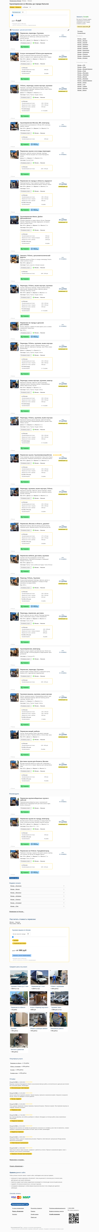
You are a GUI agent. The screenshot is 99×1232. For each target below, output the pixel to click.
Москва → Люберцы (82, 46)
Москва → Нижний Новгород (84, 80)
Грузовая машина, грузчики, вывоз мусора (36, 694)
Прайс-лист (34, 1217)
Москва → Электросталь (83, 56)
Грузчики (12, 1069)
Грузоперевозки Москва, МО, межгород (34, 123)
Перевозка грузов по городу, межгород (34, 818)
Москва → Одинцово (82, 48)
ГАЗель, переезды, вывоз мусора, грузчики (36, 85)
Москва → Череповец (82, 74)
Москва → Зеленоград (83, 52)
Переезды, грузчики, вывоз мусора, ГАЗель (36, 488)
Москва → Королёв (82, 42)
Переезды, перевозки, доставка (32, 613)
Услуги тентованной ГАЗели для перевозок (36, 53)
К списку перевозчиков (18, 1208)
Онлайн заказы (34, 1214)
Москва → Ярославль (82, 73)
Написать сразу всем (82, 26)
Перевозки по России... (16, 911)
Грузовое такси (14, 1073)
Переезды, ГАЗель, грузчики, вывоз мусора (36, 343)
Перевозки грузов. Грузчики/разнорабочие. (36, 455)
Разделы (33, 1211)
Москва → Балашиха (82, 44)
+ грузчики (15, 940)
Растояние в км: (16, 12)
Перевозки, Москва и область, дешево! (34, 523)
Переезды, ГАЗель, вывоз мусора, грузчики (36, 285)
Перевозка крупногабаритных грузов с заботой (34, 799)
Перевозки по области (15, 1063)
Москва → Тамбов (82, 86)
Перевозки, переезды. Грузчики (32, 669)
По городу (80, 31)
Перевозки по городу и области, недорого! (36, 181)
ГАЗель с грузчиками (15, 1066)
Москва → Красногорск (83, 50)
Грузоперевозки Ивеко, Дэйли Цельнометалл (31, 217)
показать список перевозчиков (21, 955)
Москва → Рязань (81, 82)
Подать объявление (16, 1166)
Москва (13, 49)
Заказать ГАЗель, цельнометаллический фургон (35, 256)
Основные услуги (25, 43)
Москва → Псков (81, 71)
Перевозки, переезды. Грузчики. (32, 33)
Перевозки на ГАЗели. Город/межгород (34, 851)
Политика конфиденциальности (57, 1208)
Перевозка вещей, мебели (30, 731)
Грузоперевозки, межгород (30, 649)
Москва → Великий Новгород (84, 69)
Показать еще (13, 878)
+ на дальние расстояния (19, 943)
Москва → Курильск (15, 899)
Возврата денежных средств (56, 1211)
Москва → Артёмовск (15, 896)
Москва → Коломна (82, 58)
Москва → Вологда (82, 76)
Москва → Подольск (82, 54)
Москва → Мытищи (82, 40)
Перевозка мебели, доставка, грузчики (34, 555)
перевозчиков (32, 960)
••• (30, 7)
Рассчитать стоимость (36, 1208)
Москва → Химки (81, 38)
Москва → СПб (81, 65)
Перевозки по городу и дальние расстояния (32, 323)
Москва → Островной (15, 903)
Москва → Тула (81, 84)
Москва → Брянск (81, 90)
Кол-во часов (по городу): (19, 934)
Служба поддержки (54, 1214)
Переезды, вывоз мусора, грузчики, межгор (36, 380)
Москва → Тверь (81, 67)
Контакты (14, 1214)
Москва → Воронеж (82, 88)
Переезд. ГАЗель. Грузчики (30, 578)
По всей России (81, 33)
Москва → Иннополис (16, 886)
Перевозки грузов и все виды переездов (35, 151)
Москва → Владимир (82, 78)
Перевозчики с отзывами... (17, 1159)
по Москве (25, 7)
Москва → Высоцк (15, 889)
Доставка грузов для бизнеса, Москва (34, 761)
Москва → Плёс (14, 906)
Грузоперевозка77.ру (20, 1204)
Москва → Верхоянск (15, 892)
